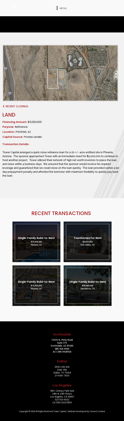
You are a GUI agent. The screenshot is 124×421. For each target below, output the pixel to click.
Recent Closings (17, 106)
